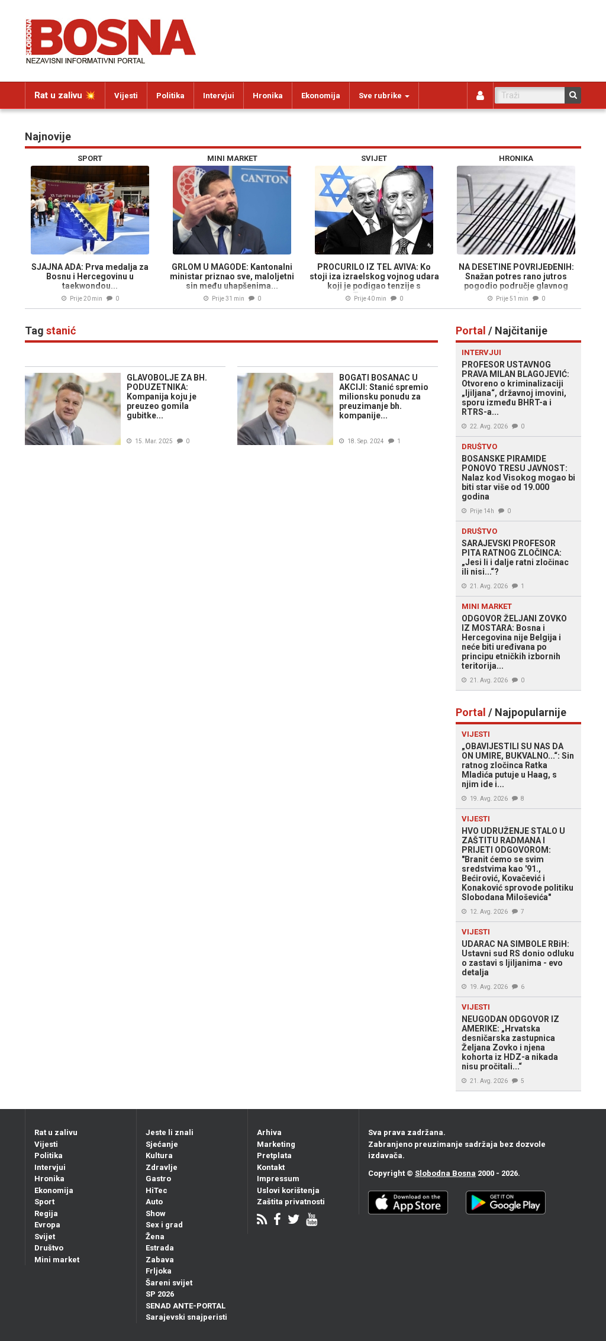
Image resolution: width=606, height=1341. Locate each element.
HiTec (156, 1190)
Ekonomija (320, 95)
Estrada (160, 1247)
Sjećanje (162, 1144)
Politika (170, 95)
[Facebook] (277, 1220)
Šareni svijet (169, 1282)
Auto (154, 1201)
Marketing (276, 1144)
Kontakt (271, 1167)
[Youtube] (311, 1220)
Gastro (158, 1178)
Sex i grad (164, 1224)
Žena (155, 1236)
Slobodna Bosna (445, 1173)
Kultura (159, 1155)
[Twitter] (293, 1220)
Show (156, 1213)
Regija (46, 1213)
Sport (44, 1201)
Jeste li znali (170, 1132)
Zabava (160, 1259)
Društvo (48, 1247)
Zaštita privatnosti (291, 1201)
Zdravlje (162, 1167)
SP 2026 (160, 1294)
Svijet (44, 1236)
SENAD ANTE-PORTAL (185, 1305)
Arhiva (269, 1132)
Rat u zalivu (56, 1132)
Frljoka (159, 1270)
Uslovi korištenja (288, 1190)
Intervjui (218, 95)
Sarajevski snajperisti (186, 1317)
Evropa (47, 1224)
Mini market (56, 1259)
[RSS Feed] (262, 1220)
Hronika (268, 95)
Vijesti (126, 95)
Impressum (278, 1178)
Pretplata (274, 1155)
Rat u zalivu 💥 (65, 95)
